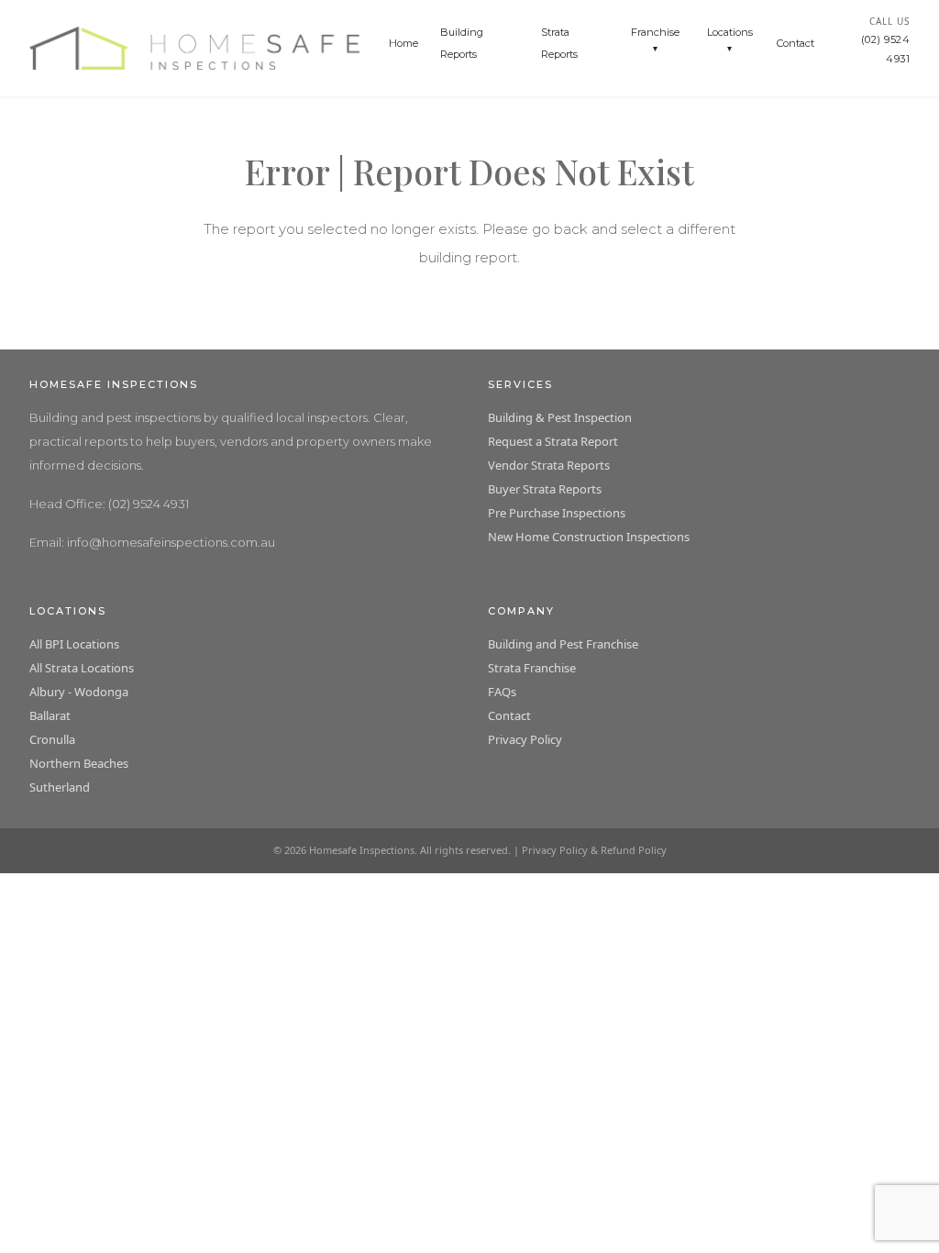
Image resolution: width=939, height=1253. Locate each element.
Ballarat (50, 715)
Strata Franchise (532, 668)
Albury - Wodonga (78, 691)
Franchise (655, 32)
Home (403, 43)
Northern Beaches (78, 763)
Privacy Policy (525, 739)
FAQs (502, 691)
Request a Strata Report (553, 441)
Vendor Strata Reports (549, 465)
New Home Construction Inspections (589, 536)
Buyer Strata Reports (545, 489)
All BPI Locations (74, 644)
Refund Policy (634, 850)
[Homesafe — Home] (194, 48)
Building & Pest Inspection (560, 417)
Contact (795, 43)
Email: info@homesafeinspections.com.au (152, 542)
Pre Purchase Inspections (556, 513)
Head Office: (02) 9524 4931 (109, 503)
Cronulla (52, 739)
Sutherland (59, 787)
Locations (730, 32)
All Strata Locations (81, 668)
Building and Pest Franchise (563, 644)
